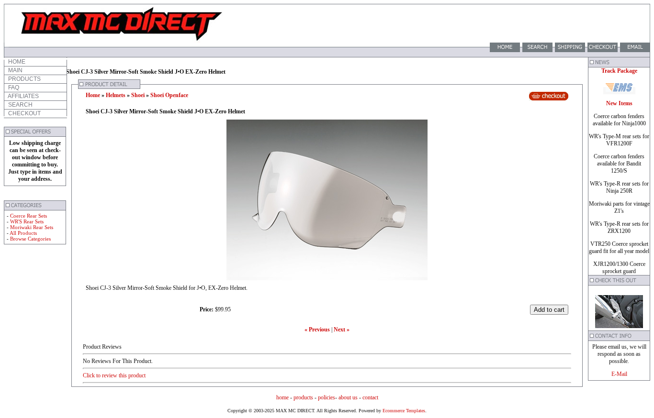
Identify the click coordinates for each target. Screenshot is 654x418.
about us (348, 397)
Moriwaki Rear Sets (31, 227)
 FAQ (13, 87)
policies (326, 397)
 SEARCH (20, 104)
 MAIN (15, 70)
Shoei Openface (169, 95)
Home (93, 95)
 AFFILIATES (23, 96)
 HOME (16, 61)
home (282, 397)
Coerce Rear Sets (28, 216)
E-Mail (619, 374)
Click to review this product (114, 375)
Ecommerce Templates (403, 410)
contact (370, 397)
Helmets (115, 95)
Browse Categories (30, 239)
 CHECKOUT (24, 113)
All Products (23, 233)
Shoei (138, 95)
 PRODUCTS (24, 79)
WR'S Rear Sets (27, 221)
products (303, 397)
